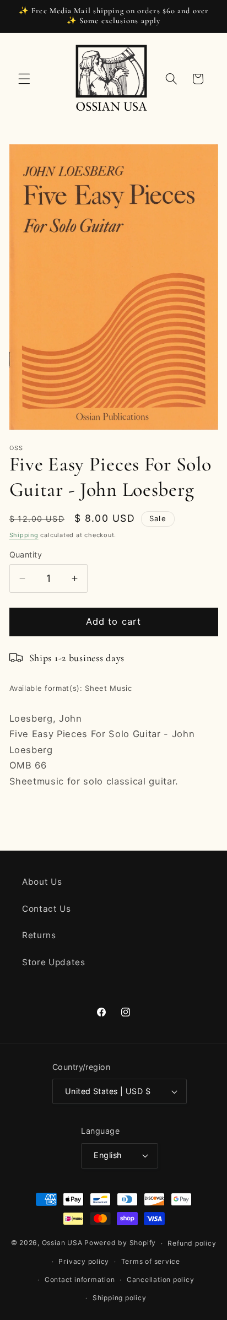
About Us (42, 882)
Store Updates (53, 962)
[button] (24, 79)
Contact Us (46, 909)
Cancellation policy (160, 1279)
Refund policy (191, 1243)
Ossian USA (62, 1243)
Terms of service (150, 1261)
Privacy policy (83, 1261)
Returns (39, 935)
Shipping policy (120, 1298)
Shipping (24, 535)
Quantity (25, 554)
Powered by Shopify (120, 1243)
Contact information (80, 1279)
